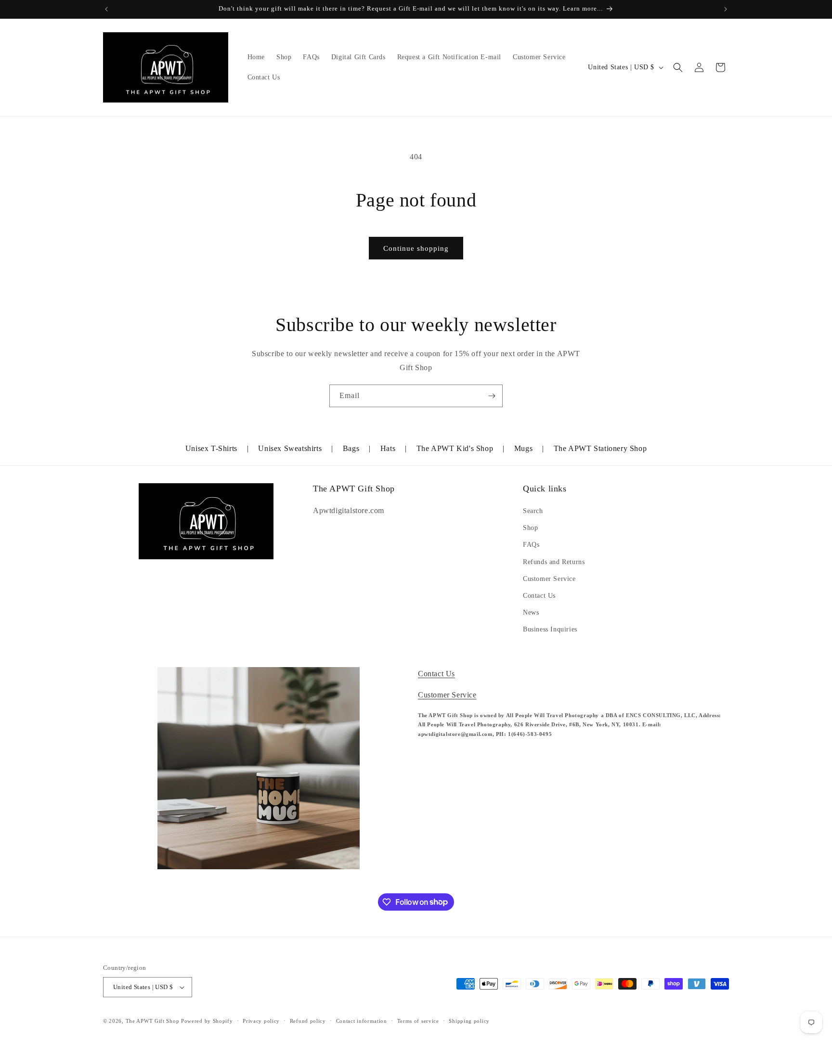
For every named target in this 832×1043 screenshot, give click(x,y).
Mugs (523, 448)
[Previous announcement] (106, 9)
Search (533, 511)
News (531, 612)
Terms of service (418, 1021)
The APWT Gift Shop (153, 1021)
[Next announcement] (725, 9)
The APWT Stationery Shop (600, 448)
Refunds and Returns (554, 562)
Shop (530, 527)
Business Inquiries (550, 629)
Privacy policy (261, 1021)
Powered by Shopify (207, 1021)
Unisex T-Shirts (211, 448)
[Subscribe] (491, 396)
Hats (387, 448)
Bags (351, 448)
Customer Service (549, 578)
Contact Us (539, 595)
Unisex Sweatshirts (290, 448)
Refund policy (308, 1021)
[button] (678, 67)
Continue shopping (416, 248)
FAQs (531, 544)
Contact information (361, 1021)
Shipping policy (469, 1021)
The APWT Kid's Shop (454, 448)
